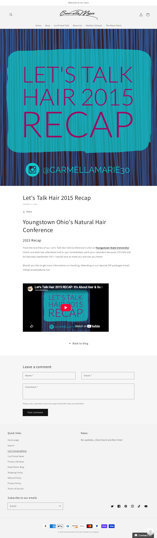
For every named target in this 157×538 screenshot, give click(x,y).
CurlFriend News (16, 456)
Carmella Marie (69, 532)
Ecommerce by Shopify (90, 532)
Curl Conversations (17, 451)
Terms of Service (16, 488)
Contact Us (144, 535)
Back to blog (80, 343)
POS (76, 532)
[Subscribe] (59, 506)
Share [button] (29, 211)
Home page (13, 440)
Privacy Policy (14, 483)
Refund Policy (14, 478)
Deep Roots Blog (16, 467)
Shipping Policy (15, 472)
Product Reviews (16, 461)
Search (11, 445)
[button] (11, 14)
